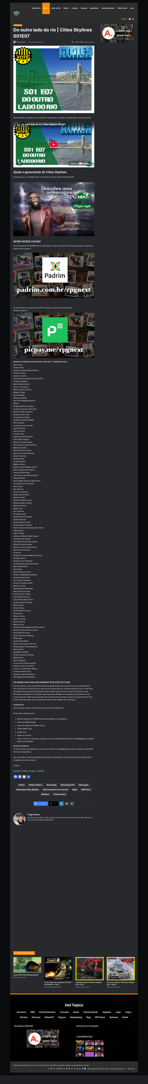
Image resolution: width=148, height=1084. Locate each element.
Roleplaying (76, 1017)
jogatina (106, 1012)
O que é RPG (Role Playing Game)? (26, 975)
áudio (125, 1017)
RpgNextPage (30, 722)
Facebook (17, 771)
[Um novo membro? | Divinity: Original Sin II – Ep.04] (121, 968)
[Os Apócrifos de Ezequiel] (80, 1042)
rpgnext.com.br (29, 713)
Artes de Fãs (55, 8)
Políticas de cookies (58, 1065)
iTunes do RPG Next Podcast (61, 739)
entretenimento (47, 1012)
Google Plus (21, 732)
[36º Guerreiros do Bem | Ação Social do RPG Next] (89, 1054)
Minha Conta (122, 8)
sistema (113, 1017)
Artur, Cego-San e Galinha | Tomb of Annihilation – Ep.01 (58, 983)
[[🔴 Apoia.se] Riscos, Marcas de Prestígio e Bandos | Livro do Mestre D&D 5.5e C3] (99, 1048)
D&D (32, 1012)
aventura (21, 1012)
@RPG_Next (27, 729)
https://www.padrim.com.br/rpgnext (53, 719)
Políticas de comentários (74, 1065)
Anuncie (84, 8)
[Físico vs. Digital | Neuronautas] (80, 1048)
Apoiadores (94, 8)
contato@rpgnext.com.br (65, 749)
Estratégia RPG (68, 785)
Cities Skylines (36, 785)
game (76, 1012)
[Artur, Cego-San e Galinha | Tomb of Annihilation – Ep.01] (58, 968)
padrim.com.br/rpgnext (22, 249)
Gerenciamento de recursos (56, 789)
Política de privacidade (20, 1065)
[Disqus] (53, 860)
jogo (75, 789)
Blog (45, 8)
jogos (128, 1012)
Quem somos (45, 1065)
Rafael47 (49, 1017)
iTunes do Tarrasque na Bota (34, 739)
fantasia (64, 1012)
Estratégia (52, 785)
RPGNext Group (39, 725)
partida (23, 1017)
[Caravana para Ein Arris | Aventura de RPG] (89, 1048)
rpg (89, 1017)
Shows (66, 8)
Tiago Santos (21, 42)
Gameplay (18, 25)
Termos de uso (35, 1065)
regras (62, 1017)
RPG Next (87, 789)
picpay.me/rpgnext (20, 310)
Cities (22, 785)
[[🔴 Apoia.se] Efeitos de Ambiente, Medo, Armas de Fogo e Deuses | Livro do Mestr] (80, 1054)
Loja (131, 8)
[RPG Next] (16, 13)
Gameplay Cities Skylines (28, 789)
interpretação (90, 1012)
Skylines (45, 794)
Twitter (25, 771)
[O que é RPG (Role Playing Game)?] (27, 965)
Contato (75, 8)
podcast (36, 1017)
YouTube (27, 735)
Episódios (36, 8)
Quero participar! (108, 8)
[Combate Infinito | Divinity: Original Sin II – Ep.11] (90, 968)
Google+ (32, 771)
